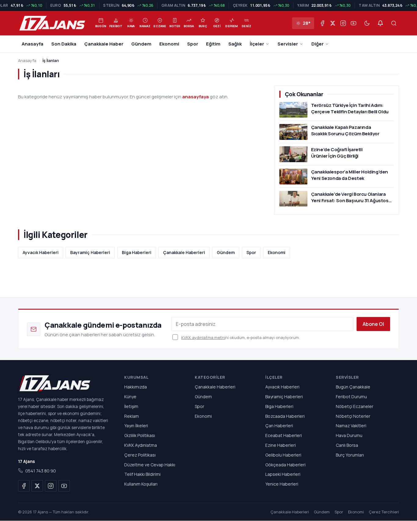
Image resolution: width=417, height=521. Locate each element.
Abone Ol (373, 324)
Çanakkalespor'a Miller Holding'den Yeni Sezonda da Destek (349, 175)
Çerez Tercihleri (384, 512)
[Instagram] (343, 23)
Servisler (287, 44)
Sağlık (235, 44)
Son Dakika (63, 44)
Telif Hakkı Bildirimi (142, 474)
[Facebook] (322, 23)
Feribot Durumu (351, 396)
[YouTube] (353, 23)
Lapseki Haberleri (282, 474)
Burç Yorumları (350, 455)
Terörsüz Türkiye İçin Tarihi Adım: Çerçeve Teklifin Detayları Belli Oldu (350, 108)
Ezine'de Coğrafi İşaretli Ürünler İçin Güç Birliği (337, 152)
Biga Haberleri (136, 252)
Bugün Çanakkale (353, 387)
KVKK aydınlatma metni (203, 337)
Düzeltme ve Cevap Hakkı (149, 465)
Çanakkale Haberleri (184, 252)
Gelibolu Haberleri (283, 455)
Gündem (141, 44)
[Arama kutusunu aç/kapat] (394, 23)
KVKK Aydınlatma (140, 445)
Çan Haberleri (279, 426)
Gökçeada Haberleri (285, 465)
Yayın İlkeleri (136, 426)
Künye (130, 396)
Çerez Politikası (140, 455)
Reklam (131, 416)
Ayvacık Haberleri (41, 252)
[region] (208, 5)
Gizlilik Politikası (139, 436)
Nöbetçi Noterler (353, 416)
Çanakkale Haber (103, 44)
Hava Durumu (349, 436)
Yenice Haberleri (281, 484)
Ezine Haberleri (280, 445)
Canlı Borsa (347, 445)
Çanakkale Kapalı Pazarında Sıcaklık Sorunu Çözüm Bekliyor (345, 130)
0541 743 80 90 (40, 471)
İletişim (131, 406)
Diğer (317, 44)
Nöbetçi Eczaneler (354, 406)
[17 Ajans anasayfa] (64, 383)
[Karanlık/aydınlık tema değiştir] (367, 23)
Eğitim (213, 44)
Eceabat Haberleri (283, 436)
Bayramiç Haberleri (90, 252)
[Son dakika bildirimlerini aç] (380, 23)
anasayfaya (195, 96)
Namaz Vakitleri (351, 426)
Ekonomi (169, 44)
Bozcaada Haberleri (285, 416)
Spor (192, 44)
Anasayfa (32, 44)
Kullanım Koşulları (141, 484)
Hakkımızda (135, 387)
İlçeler (257, 44)
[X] (333, 23)
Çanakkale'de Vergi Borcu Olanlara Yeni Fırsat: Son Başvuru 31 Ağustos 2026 (350, 200)
